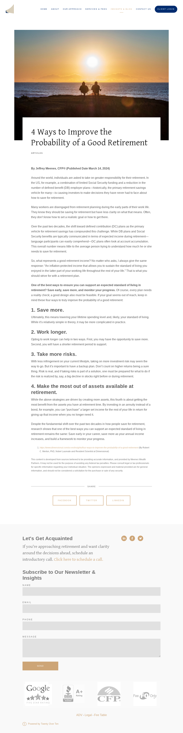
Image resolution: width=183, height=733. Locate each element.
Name (27, 585)
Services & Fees (96, 9)
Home (44, 9)
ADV (79, 715)
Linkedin (118, 500)
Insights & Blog (121, 9)
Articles (37, 153)
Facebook (64, 500)
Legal (88, 715)
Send (40, 666)
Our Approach (72, 9)
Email (27, 602)
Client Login (165, 9)
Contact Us (143, 9)
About (55, 9)
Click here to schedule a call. (78, 559)
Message (30, 636)
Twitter (91, 500)
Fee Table (100, 715)
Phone (28, 619)
